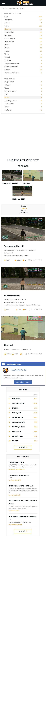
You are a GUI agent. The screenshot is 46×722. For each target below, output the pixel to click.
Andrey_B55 (17, 436)
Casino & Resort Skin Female (21, 486)
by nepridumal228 (15, 524)
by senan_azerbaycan (16, 469)
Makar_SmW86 (18, 427)
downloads (23, 212)
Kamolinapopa (18, 422)
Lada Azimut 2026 (16, 462)
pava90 (15, 441)
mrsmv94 (16, 399)
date (23, 208)
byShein (15, 408)
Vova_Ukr (16, 431)
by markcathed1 (14, 495)
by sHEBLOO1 (14, 511)
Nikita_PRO (16, 413)
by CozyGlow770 (15, 480)
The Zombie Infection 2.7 (19, 475)
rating (23, 210)
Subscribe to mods (23, 382)
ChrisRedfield (18, 403)
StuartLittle (17, 417)
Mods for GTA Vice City (18, 370)
